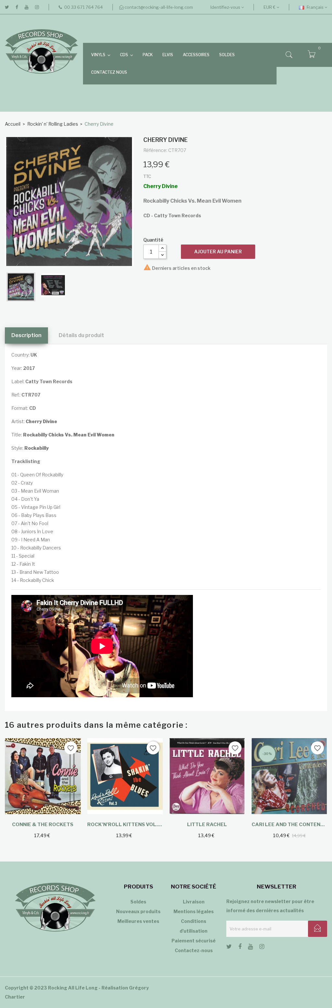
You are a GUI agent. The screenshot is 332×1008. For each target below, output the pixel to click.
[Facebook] (17, 7)
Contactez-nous (194, 950)
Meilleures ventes (138, 921)
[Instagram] (37, 7)
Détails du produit (81, 335)
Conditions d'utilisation (194, 926)
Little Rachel (207, 824)
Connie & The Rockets (42, 824)
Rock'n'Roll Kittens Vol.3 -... (125, 824)
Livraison (194, 901)
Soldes (138, 901)
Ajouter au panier (218, 251)
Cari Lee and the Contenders (289, 824)
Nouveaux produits (138, 911)
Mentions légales (193, 911)
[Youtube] (27, 7)
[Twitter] (7, 7)
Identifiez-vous (225, 7)
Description (26, 335)
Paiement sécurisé (194, 940)
